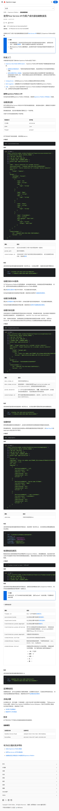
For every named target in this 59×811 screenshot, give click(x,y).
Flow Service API (32, 33)
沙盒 (7, 86)
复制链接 (11, 22)
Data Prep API (49, 428)
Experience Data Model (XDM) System (15, 64)
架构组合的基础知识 (13, 69)
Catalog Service (10, 81)
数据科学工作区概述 (11, 712)
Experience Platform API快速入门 (42, 97)
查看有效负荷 (8, 604)
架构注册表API (11, 289)
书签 (6, 22)
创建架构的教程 (40, 293)
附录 (25, 256)
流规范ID (38, 614)
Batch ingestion (10, 84)
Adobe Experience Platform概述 (14, 749)
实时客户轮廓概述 (11, 709)
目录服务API (10, 301)
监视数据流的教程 (35, 693)
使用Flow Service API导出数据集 (14, 752)
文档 (5, 12)
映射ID (40, 623)
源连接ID (41, 617)
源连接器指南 (24, 12)
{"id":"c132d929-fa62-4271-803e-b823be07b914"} (17, 26)
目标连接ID (42, 620)
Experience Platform (13, 12)
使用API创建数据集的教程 (38, 305)
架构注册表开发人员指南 (14, 73)
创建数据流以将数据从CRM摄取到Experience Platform (20, 755)
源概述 (19, 44)
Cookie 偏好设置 (41, 804)
